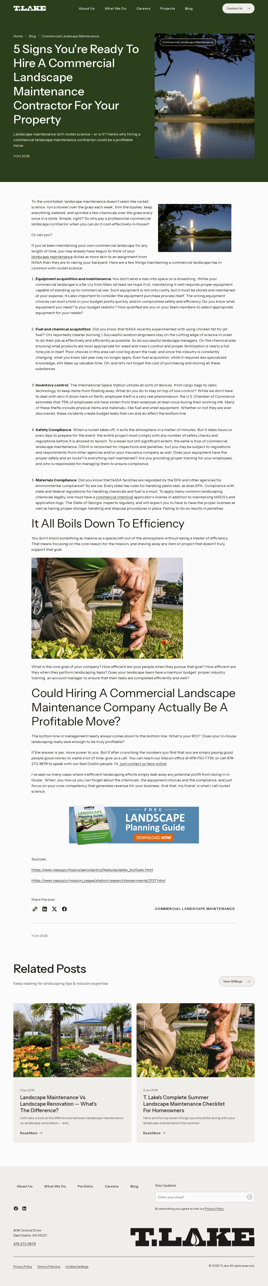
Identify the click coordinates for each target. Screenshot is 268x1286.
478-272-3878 (24, 1244)
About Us (86, 8)
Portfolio (85, 1186)
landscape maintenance (52, 257)
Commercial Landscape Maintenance (70, 36)
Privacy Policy (214, 1209)
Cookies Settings (76, 1266)
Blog (189, 8)
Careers (144, 8)
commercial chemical (114, 497)
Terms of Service (48, 1266)
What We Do (115, 8)
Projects (167, 8)
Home (18, 36)
